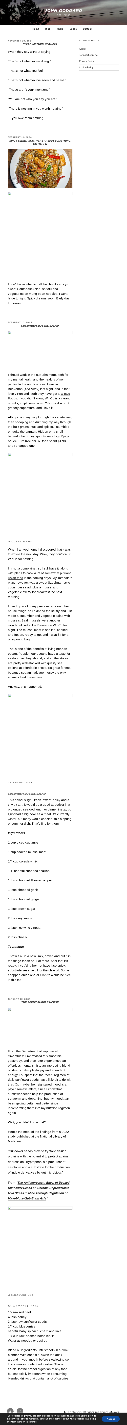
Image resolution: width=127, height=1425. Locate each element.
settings (32, 1422)
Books (73, 29)
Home (35, 29)
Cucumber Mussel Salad (40, 325)
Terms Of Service (88, 54)
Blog (47, 29)
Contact (87, 29)
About (82, 48)
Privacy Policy (86, 61)
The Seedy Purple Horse (40, 1002)
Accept (111, 1419)
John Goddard (63, 10)
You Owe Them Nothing (40, 44)
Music (60, 29)
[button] (40, 168)
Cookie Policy (86, 67)
